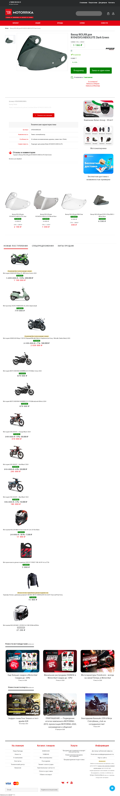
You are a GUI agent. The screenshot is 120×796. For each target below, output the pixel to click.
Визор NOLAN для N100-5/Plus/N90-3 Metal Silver (102, 215)
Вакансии (18, 768)
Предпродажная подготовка (74, 759)
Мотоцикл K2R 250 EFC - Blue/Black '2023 (15, 497)
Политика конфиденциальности (102, 754)
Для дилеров (103, 2)
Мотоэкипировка (46, 757)
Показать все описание (44, 115)
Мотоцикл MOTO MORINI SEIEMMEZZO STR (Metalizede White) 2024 (24, 401)
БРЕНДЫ (60, 23)
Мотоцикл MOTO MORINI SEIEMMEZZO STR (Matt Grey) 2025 (22, 371)
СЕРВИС (82, 23)
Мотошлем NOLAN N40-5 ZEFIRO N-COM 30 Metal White (21, 625)
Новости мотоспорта (18, 687)
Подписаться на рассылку (49, 790)
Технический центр (18, 764)
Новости (18, 754)
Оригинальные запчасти (46, 768)
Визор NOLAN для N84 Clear (74, 214)
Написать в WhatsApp (93, 86)
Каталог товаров (46, 746)
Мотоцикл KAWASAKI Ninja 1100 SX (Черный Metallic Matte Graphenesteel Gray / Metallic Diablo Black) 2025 (36, 338)
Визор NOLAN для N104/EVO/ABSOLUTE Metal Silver (46, 215)
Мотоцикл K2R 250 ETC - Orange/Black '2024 (16, 432)
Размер (73, 58)
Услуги (74, 746)
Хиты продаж (66, 246)
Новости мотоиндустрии (16, 644)
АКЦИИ (37, 23)
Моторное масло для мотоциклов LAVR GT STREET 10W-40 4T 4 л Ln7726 (26, 562)
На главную (18, 746)
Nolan (7, 28)
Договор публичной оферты (102, 751)
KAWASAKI (46, 751)
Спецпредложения (43, 246)
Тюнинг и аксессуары (45, 764)
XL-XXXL (74, 62)
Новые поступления (16, 246)
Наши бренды (18, 751)
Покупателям (93, 2)
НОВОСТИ (104, 23)
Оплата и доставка (46, 771)
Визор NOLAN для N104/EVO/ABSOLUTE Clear (17, 215)
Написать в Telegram (92, 83)
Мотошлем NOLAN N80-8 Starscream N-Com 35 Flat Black (21, 530)
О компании (83, 2)
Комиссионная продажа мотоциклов (74, 755)
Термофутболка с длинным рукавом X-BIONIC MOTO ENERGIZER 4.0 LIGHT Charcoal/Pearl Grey (33, 595)
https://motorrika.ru (97, 775)
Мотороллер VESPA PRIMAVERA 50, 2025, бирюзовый (20, 306)
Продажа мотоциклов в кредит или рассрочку (74, 751)
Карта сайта (102, 757)
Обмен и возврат (46, 774)
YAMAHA (46, 754)
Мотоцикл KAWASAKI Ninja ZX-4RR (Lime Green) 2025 (20, 273)
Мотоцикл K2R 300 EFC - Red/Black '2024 (15, 464)
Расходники (46, 761)
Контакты (111, 2)
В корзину (79, 70)
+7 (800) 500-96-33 (15, 2)
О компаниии (17, 757)
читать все (31, 644)
